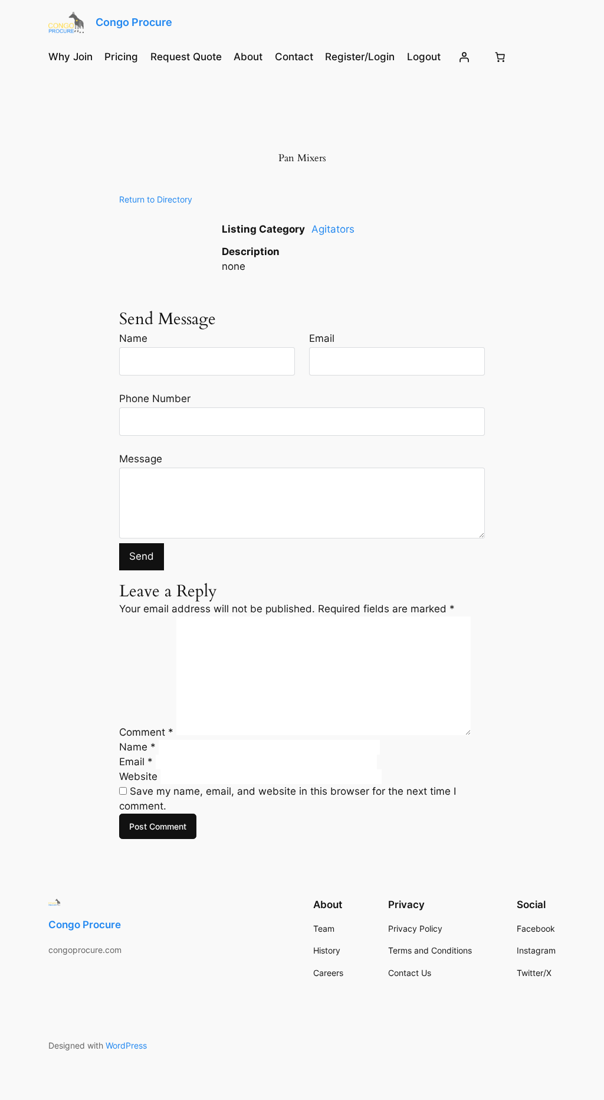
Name (133, 338)
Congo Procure (134, 22)
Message (140, 459)
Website (138, 776)
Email (321, 338)
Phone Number (155, 398)
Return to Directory (155, 199)
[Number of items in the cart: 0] (500, 56)
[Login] (464, 56)
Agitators (332, 229)
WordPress (126, 1045)
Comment (146, 731)
